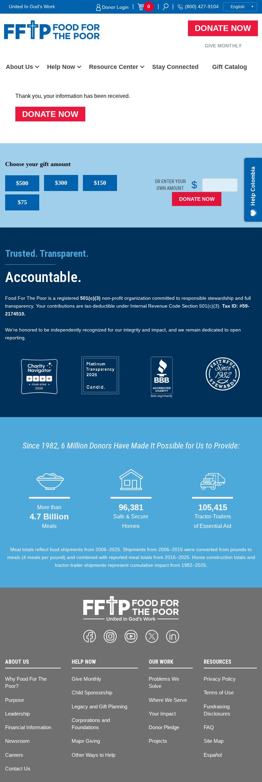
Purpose (14, 700)
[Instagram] (110, 636)
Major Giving (86, 741)
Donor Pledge (164, 727)
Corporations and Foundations (91, 723)
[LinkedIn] (172, 636)
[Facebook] (89, 636)
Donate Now (223, 28)
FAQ (209, 727)
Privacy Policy (220, 679)
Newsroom (17, 741)
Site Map (213, 741)
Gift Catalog (229, 66)
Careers (14, 755)
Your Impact (162, 714)
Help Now (61, 66)
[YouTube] (131, 636)
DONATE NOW (197, 199)
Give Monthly (223, 45)
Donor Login (115, 7)
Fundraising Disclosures (217, 710)
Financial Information (28, 727)
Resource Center (113, 66)
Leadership (17, 714)
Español (213, 755)
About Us (19, 66)
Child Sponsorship (92, 692)
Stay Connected (175, 66)
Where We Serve (168, 700)
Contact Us (17, 768)
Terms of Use (219, 692)
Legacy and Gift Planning (99, 706)
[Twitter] (151, 636)
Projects (158, 741)
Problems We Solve (164, 682)
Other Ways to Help (93, 755)
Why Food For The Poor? (26, 682)
